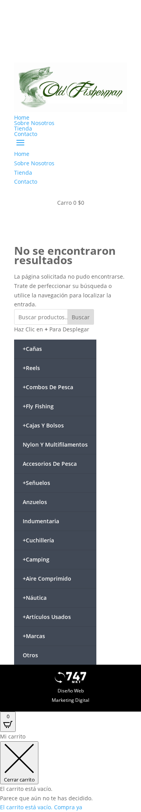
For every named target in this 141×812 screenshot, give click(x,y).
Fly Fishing (38, 406)
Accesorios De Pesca (50, 463)
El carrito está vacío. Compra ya (41, 807)
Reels (31, 368)
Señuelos (36, 482)
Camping (36, 559)
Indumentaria (41, 521)
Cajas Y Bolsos (43, 425)
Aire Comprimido (47, 578)
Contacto (25, 134)
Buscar (81, 317)
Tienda (23, 128)
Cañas (32, 348)
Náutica (35, 597)
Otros (30, 655)
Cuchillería (38, 540)
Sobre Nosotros (34, 123)
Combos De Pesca (48, 387)
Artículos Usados (47, 617)
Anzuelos (35, 502)
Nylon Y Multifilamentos (55, 444)
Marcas (34, 636)
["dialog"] (70, 772)
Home (21, 117)
